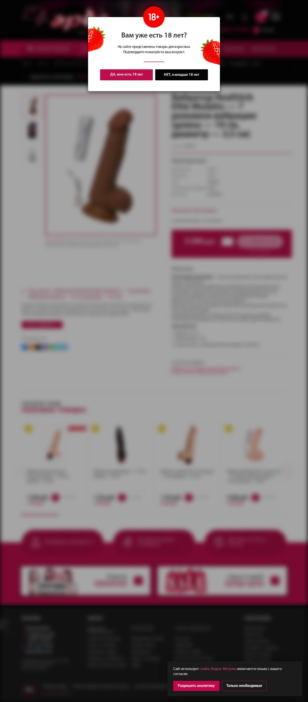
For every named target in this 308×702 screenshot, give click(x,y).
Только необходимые (244, 686)
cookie (204, 669)
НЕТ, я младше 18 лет (181, 75)
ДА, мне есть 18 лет (126, 75)
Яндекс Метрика (224, 669)
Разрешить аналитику (196, 686)
